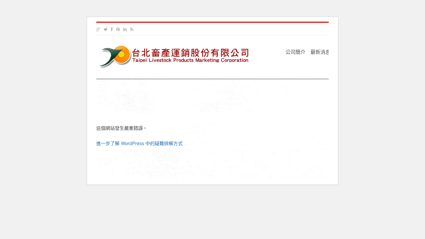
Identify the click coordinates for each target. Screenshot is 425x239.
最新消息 (320, 52)
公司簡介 (295, 52)
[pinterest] (118, 29)
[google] (98, 29)
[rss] (131, 29)
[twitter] (106, 29)
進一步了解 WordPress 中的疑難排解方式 (139, 143)
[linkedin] (125, 29)
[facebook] (112, 29)
